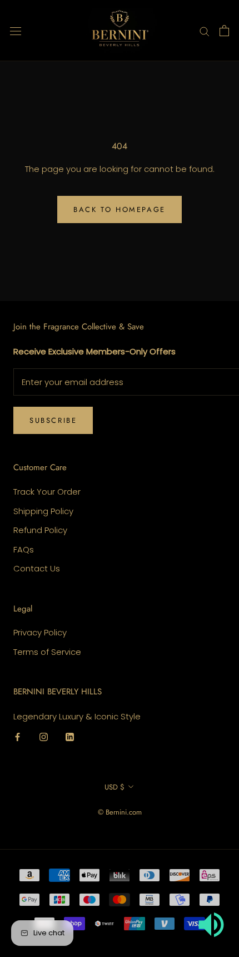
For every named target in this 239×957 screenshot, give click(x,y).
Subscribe (53, 420)
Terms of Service (47, 652)
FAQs (23, 549)
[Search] (205, 30)
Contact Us (36, 568)
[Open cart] (224, 30)
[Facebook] (17, 737)
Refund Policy (40, 530)
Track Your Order (47, 491)
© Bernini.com (120, 812)
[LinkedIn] (70, 737)
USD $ (114, 787)
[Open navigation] (15, 30)
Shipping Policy (43, 511)
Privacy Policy (40, 632)
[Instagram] (43, 737)
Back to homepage (119, 209)
